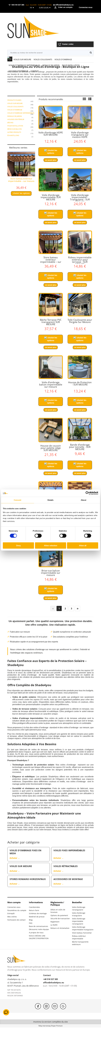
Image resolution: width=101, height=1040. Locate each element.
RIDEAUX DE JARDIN (14, 116)
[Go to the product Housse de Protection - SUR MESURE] (80, 367)
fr (31, 7)
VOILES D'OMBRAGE (14, 110)
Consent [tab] (17, 500)
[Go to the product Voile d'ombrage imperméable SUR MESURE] (50, 179)
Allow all (82, 545)
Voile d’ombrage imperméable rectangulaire (78, 921)
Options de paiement (59, 915)
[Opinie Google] (63, 1006)
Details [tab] (51, 500)
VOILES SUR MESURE (15, 103)
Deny (18, 545)
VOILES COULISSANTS (15, 106)
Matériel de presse (36, 916)
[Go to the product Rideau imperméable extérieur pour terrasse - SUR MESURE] (80, 242)
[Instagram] (46, 1006)
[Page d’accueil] (36, 27)
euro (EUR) (45, 7)
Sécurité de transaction (60, 918)
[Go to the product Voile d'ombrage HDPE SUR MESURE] (50, 117)
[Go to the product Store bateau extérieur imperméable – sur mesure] (50, 242)
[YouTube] (55, 1006)
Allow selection (50, 545)
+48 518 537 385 (17, 5)
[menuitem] (22, 59)
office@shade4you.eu (64, 5)
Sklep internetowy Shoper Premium (50, 1026)
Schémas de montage (38, 913)
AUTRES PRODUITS (14, 132)
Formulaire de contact (16, 920)
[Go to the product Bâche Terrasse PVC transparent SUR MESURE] (50, 304)
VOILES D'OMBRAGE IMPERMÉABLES (20, 113)
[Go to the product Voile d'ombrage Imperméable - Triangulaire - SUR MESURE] (80, 179)
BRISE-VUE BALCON (14, 129)
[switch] (38, 536)
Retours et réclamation (59, 928)
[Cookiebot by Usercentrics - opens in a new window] (87, 493)
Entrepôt (11, 913)
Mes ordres (12, 916)
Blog (31, 920)
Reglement (54, 922)
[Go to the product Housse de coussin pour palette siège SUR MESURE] (50, 430)
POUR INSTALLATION (15, 126)
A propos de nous (36, 932)
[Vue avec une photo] (84, 99)
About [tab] (83, 500)
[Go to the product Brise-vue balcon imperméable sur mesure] (50, 555)
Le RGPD (53, 925)
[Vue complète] (89, 99)
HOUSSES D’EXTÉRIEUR (15, 119)
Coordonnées (34, 907)
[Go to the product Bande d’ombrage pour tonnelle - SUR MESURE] (80, 429)
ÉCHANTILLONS (13, 135)
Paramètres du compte (16, 910)
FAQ (30, 923)
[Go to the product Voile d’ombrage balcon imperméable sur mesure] (50, 367)
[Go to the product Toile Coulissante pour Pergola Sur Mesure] (80, 304)
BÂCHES (10, 122)
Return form (34, 910)
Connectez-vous (13, 907)
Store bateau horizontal (82, 933)
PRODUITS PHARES (14, 100)
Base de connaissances (38, 926)
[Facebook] (38, 1006)
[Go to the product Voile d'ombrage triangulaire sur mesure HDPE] (80, 117)
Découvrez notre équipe (39, 929)
